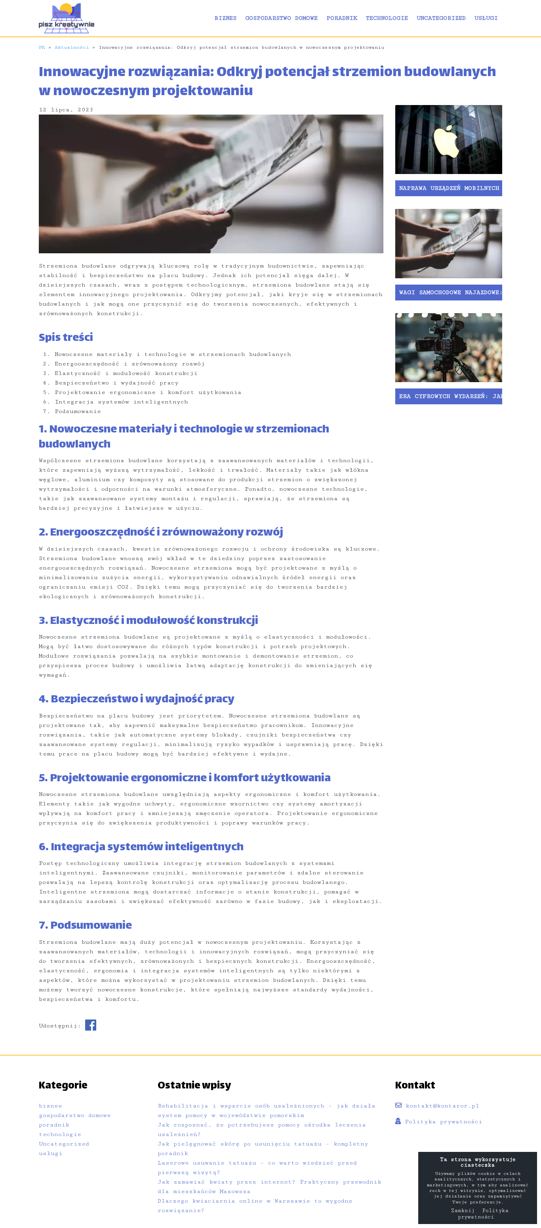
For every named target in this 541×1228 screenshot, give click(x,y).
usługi (486, 18)
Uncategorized (441, 18)
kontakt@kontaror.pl (440, 1105)
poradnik (341, 18)
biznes (225, 18)
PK (42, 47)
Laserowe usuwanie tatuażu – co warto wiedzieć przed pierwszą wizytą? (257, 1167)
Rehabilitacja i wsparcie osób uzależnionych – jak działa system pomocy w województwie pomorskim (266, 1110)
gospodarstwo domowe (281, 18)
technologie (387, 18)
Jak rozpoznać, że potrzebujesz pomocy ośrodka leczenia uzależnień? (262, 1129)
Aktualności (72, 47)
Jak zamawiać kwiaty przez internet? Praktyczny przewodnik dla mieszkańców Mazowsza (269, 1186)
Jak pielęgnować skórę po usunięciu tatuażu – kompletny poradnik (263, 1148)
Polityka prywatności (441, 1121)
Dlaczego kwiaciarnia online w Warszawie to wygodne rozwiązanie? (255, 1205)
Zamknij (462, 1210)
